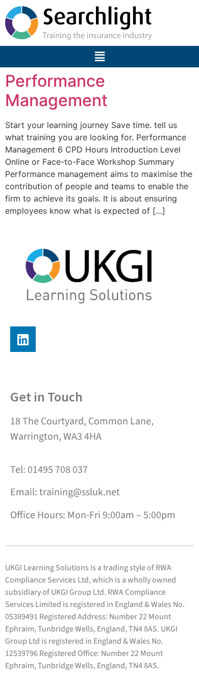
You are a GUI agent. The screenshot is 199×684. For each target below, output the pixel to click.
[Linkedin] (23, 339)
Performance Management (56, 90)
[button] (100, 56)
